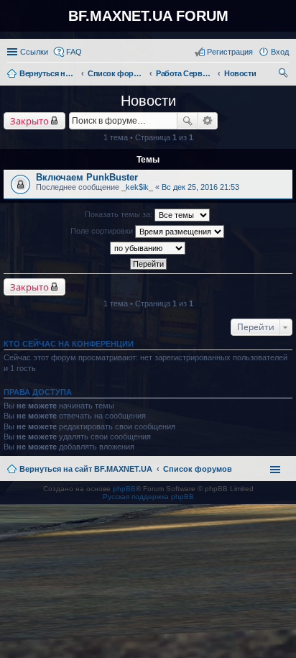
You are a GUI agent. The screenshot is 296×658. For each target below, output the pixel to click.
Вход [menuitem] (280, 51)
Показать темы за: (119, 214)
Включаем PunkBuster (87, 177)
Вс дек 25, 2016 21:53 (200, 187)
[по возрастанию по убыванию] (148, 248)
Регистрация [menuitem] (230, 51)
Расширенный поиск (208, 120)
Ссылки (34, 51)
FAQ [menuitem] (74, 51)
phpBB (124, 489)
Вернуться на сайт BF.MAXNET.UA (85, 469)
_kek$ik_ (137, 187)
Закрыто (29, 120)
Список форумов (197, 469)
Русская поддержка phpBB (148, 497)
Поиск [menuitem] (284, 75)
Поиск (187, 120)
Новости (148, 101)
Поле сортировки (102, 231)
